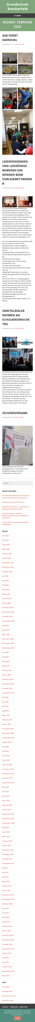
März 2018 (6, 837)
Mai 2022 (5, 697)
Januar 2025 (6, 603)
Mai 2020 (5, 751)
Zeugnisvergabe (15, 413)
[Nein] (33, 1015)
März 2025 (6, 594)
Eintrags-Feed (7, 991)
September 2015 (8, 949)
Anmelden (6, 987)
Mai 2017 (5, 877)
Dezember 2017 (8, 850)
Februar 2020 (7, 765)
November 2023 (8, 643)
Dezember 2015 (8, 935)
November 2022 (8, 684)
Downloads (23, 1007)
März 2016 (6, 922)
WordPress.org (7, 1000)
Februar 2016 (7, 926)
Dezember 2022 (8, 679)
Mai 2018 (5, 828)
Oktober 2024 (7, 617)
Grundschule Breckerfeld (17, 6)
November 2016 (8, 899)
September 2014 (8, 971)
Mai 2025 (5, 585)
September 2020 (8, 738)
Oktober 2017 (7, 859)
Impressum (14, 1007)
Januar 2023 (6, 675)
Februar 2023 (7, 670)
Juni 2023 (5, 652)
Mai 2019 (5, 792)
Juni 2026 (5, 536)
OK (17, 1018)
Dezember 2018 (8, 814)
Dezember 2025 (8, 563)
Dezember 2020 (8, 729)
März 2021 (6, 715)
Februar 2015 (7, 967)
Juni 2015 (5, 958)
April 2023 (6, 661)
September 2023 (8, 648)
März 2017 (6, 881)
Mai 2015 (5, 962)
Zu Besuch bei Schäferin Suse (13, 502)
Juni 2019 (5, 787)
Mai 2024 (5, 625)
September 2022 (8, 693)
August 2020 (6, 742)
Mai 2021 (5, 706)
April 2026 (6, 545)
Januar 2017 (6, 890)
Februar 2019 (7, 805)
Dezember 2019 (8, 769)
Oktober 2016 (7, 904)
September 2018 (8, 823)
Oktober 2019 (7, 778)
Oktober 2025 (7, 572)
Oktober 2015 (7, 944)
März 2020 (6, 760)
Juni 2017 (5, 872)
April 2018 (6, 832)
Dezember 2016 (8, 895)
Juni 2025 (5, 581)
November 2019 (8, 774)
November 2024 (8, 612)
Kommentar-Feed (8, 996)
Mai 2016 (5, 913)
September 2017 (8, 863)
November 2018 (8, 819)
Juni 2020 (5, 747)
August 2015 (6, 953)
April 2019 (6, 796)
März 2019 (6, 801)
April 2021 (6, 711)
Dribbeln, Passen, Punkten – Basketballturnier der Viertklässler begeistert (15, 515)
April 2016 (6, 917)
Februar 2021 (7, 720)
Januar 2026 (6, 558)
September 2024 (8, 621)
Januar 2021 (6, 724)
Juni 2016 (5, 908)
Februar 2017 (7, 886)
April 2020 (6, 756)
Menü (18, 16)
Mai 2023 (5, 657)
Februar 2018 (7, 841)
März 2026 (6, 549)
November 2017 (8, 854)
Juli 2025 (5, 576)
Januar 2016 (6, 931)
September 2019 (8, 783)
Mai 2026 (5, 540)
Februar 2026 (7, 554)
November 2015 (8, 940)
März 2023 (6, 666)
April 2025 (6, 590)
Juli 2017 (5, 868)
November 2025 (8, 567)
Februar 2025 (7, 599)
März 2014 (6, 976)
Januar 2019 (6, 810)
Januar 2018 (6, 846)
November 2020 (8, 733)
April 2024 (6, 630)
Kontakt (5, 1007)
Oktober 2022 (7, 688)
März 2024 (6, 634)
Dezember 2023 (8, 639)
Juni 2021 (5, 702)
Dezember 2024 (8, 608)
